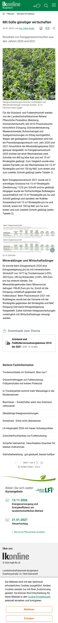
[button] (54, 5)
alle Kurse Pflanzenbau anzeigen (29, 532)
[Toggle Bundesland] (37, 5)
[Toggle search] (46, 5)
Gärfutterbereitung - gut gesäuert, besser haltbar (29, 454)
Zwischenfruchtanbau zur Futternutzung (25, 435)
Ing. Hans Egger (26, 28)
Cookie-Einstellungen (39, 596)
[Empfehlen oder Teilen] (54, 28)
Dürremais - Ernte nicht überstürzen (22, 420)
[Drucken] (41, 28)
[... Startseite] (11, 5)
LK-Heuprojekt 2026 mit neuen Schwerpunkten (28, 428)
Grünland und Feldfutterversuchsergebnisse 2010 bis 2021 (32, 343)
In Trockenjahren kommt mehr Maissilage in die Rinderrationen (28, 392)
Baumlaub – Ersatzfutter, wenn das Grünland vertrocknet (27, 404)
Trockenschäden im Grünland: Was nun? (25, 372)
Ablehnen (29, 609)
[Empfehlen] (47, 28)
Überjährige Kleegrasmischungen (21, 413)
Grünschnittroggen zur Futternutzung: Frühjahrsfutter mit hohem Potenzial (23, 381)
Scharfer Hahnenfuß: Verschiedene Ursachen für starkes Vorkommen (29, 445)
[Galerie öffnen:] (29, 74)
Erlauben (29, 618)
